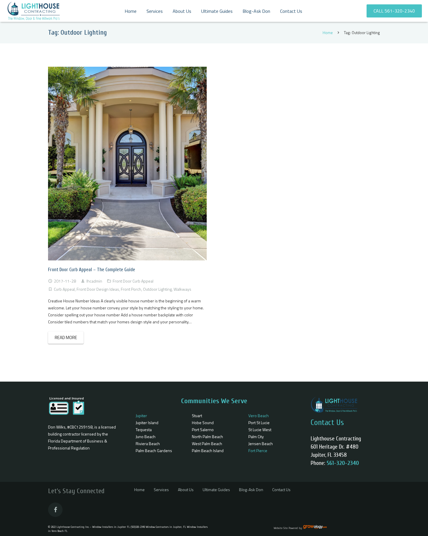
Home (328, 33)
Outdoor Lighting (157, 289)
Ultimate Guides (216, 489)
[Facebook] (55, 509)
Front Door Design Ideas (98, 289)
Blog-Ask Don (251, 489)
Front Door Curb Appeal (133, 281)
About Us (186, 489)
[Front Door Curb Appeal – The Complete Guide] (127, 163)
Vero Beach (258, 415)
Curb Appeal (64, 289)
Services (161, 489)
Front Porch (131, 289)
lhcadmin (94, 281)
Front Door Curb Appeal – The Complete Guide (91, 269)
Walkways (182, 289)
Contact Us (281, 489)
